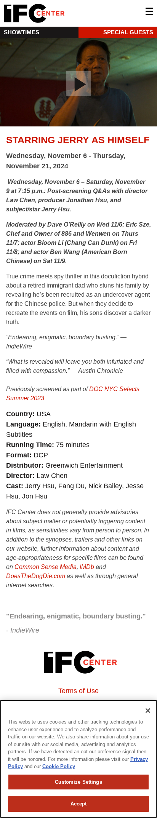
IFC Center (63, 13)
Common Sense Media (45, 567)
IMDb (87, 567)
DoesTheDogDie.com (35, 576)
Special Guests (128, 32)
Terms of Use (78, 691)
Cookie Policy (58, 766)
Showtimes (21, 32)
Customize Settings (78, 782)
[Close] (147, 710)
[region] (78, 759)
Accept (78, 804)
